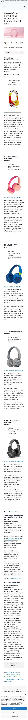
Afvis (14, 712)
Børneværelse (17, 672)
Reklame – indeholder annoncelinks (13, 47)
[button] (26, 694)
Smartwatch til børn (15, 578)
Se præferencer (14, 716)
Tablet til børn (15, 512)
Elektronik (7, 45)
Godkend (14, 708)
